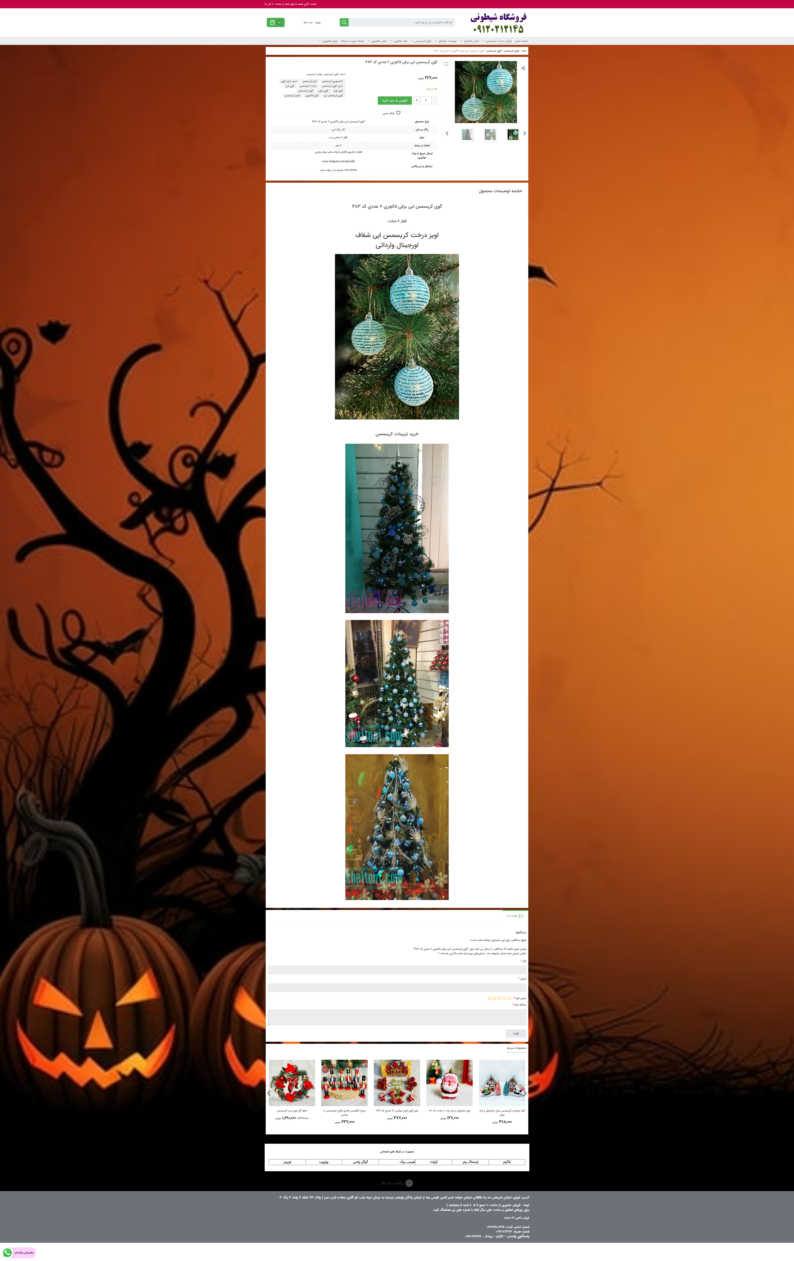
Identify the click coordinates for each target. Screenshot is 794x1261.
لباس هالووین (379, 41)
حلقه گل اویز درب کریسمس (502, 1111)
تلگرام (507, 1162)
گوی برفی (323, 91)
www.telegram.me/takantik (338, 161)
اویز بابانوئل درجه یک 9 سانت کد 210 (344, 1111)
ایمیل (522, 979)
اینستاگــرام (470, 1162)
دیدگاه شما (519, 1005)
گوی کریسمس (494, 51)
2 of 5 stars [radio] (504, 998)
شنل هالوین (400, 41)
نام (523, 961)
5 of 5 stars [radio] (489, 998)
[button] (446, 63)
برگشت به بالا (393, 1183)
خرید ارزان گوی (289, 81)
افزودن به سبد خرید (394, 100)
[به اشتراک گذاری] (523, 68)
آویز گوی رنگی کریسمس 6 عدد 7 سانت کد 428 (450, 1113)
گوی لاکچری (312, 95)
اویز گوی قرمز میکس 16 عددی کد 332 (292, 1111)
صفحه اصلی (521, 41)
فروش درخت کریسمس (499, 41)
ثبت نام (308, 22)
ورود (317, 22)
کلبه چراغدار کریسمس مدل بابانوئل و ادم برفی (397, 1113)
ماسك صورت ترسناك (352, 41)
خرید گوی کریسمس (332, 86)
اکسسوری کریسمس (332, 81)
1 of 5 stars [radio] (509, 998)
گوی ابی (290, 86)
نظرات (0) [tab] (512, 916)
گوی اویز (338, 91)
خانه (524, 51)
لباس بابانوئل (471, 41)
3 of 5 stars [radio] (499, 998)
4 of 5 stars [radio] (494, 998)
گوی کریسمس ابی (333, 95)
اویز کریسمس (310, 81)
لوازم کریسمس (423, 41)
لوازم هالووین (330, 41)
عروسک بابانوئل (447, 41)
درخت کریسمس (308, 86)
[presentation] (525, 132)
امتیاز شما (519, 998)
